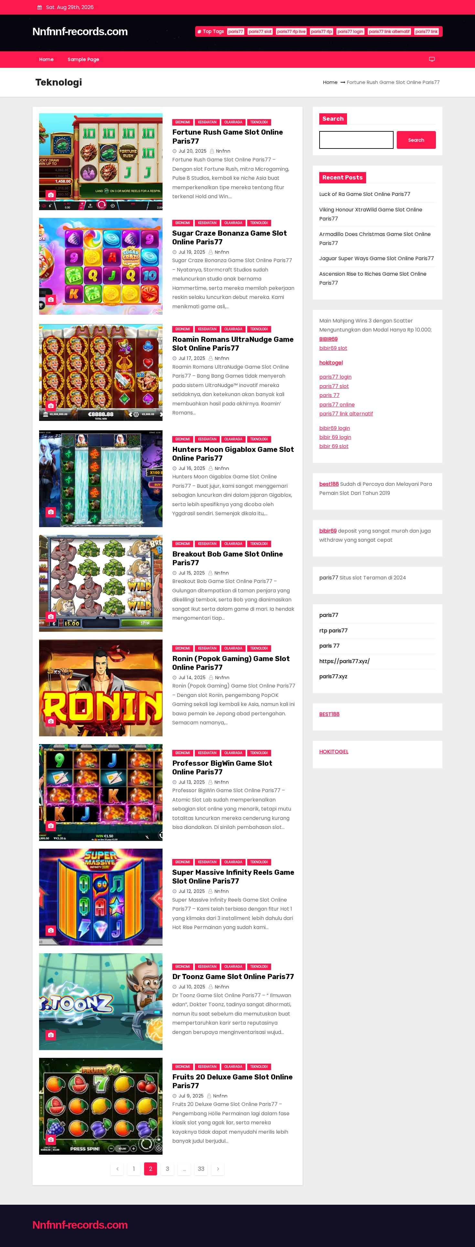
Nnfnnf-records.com (79, 31)
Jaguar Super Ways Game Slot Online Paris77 (376, 258)
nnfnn (222, 151)
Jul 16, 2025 (192, 468)
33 (201, 1169)
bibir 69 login (335, 437)
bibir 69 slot (334, 446)
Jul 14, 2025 (192, 677)
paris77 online (337, 404)
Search (333, 118)
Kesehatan (207, 122)
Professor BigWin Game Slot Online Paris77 (222, 768)
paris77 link (427, 31)
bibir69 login (334, 428)
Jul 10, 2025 (192, 987)
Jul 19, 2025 (192, 252)
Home (46, 59)
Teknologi (259, 122)
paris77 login (350, 31)
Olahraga (233, 122)
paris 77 (329, 395)
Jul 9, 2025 (191, 1096)
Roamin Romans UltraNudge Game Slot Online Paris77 (233, 344)
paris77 (235, 31)
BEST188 (329, 714)
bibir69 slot (333, 348)
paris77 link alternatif (389, 31)
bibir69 (328, 531)
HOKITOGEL (333, 751)
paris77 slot (260, 31)
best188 (329, 484)
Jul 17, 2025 (192, 358)
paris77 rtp (321, 31)
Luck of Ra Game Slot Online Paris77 (364, 194)
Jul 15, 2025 (192, 573)
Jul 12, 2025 (192, 891)
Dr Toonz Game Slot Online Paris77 (233, 976)
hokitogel (331, 362)
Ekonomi (182, 122)
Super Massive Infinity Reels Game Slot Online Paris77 (233, 877)
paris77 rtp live (291, 31)
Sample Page (84, 59)
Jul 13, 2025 (192, 782)
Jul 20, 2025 (192, 151)
